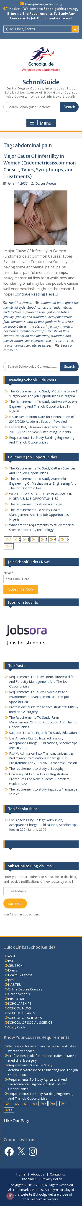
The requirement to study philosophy (36, 768)
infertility (52, 326)
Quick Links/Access (20, 29)
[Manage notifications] (10, 1196)
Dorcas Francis (46, 183)
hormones (18, 321)
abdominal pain (52, 302)
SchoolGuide (41, 82)
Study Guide (17, 1027)
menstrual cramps (33, 331)
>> (11, 546)
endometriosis (13, 312)
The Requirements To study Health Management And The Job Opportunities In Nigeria (40, 514)
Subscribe (15, 903)
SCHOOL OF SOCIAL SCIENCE (30, 1022)
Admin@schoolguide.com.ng (43, 4)
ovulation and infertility (32, 336)
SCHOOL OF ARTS (21, 1013)
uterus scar (22, 345)
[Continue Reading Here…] (35, 294)
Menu (45, 123)
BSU (11, 961)
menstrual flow (58, 331)
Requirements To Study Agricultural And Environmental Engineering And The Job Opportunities (37, 1084)
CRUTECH (15, 965)
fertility (8, 317)
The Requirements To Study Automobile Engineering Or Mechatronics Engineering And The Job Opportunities (42, 483)
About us (37, 1174)
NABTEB (14, 984)
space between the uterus (43, 340)
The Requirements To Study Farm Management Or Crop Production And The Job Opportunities (43, 722)
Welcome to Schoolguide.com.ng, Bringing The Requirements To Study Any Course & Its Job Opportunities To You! (42, 13)
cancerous (44, 307)
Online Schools (19, 994)
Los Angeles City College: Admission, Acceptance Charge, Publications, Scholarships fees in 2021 (43, 743)
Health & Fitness (20, 302)
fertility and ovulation (30, 317)
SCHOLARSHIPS (19, 1003)
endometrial (62, 307)
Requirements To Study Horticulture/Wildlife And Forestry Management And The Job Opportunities (41, 681)
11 (66, 1104)
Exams (13, 970)
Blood (31, 307)
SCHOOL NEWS (19, 1008)
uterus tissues (42, 345)
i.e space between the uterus (23, 326)
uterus (8, 345)
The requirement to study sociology (35, 504)
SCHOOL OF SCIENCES (25, 1018)
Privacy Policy (52, 1179)
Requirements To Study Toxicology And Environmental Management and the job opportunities (39, 697)
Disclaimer (28, 1179)
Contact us (58, 1174)
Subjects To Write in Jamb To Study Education (43, 732)
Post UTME (16, 999)
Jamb (11, 980)
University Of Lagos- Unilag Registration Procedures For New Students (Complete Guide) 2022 (39, 779)
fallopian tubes (58, 312)
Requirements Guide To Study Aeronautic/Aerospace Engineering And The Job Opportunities (43, 1070)
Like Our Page (19, 844)
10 (67, 539)
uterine (68, 340)
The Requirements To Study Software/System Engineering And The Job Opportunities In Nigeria (43, 406)
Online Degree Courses (25, 989)
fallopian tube (36, 312)
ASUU (12, 956)
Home (20, 1174)
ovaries (8, 336)
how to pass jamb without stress (50, 321)
